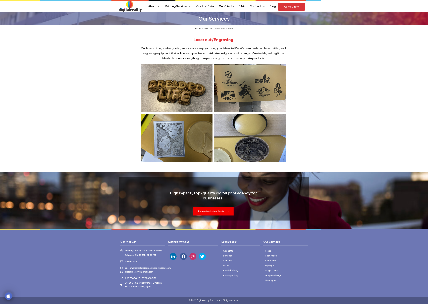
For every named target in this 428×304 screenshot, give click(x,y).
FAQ (242, 6)
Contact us (257, 6)
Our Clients (226, 6)
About (152, 6)
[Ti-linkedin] (173, 256)
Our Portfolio (205, 6)
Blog (273, 6)
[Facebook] (183, 256)
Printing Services (176, 6)
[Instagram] (192, 256)
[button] (291, 7)
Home (198, 28)
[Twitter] (202, 256)
